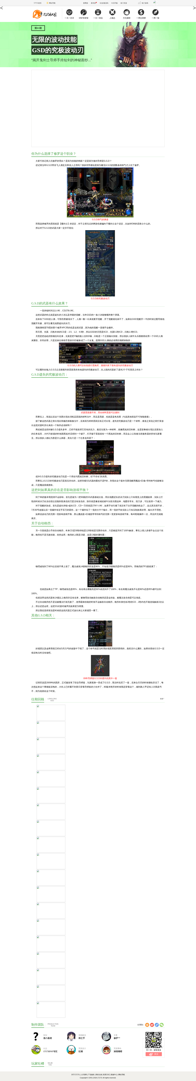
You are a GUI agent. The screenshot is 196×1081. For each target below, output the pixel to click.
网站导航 (52, 3)
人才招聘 (83, 1075)
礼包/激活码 (104, 3)
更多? (162, 699)
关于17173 (75, 1075)
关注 (156, 1054)
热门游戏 (145, 3)
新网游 (85, 3)
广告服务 (91, 1075)
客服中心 (114, 1075)
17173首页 (37, 3)
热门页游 (124, 3)
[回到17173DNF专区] (46, 14)
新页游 (93, 3)
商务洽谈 (99, 1075)
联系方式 (106, 1075)
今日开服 (114, 3)
